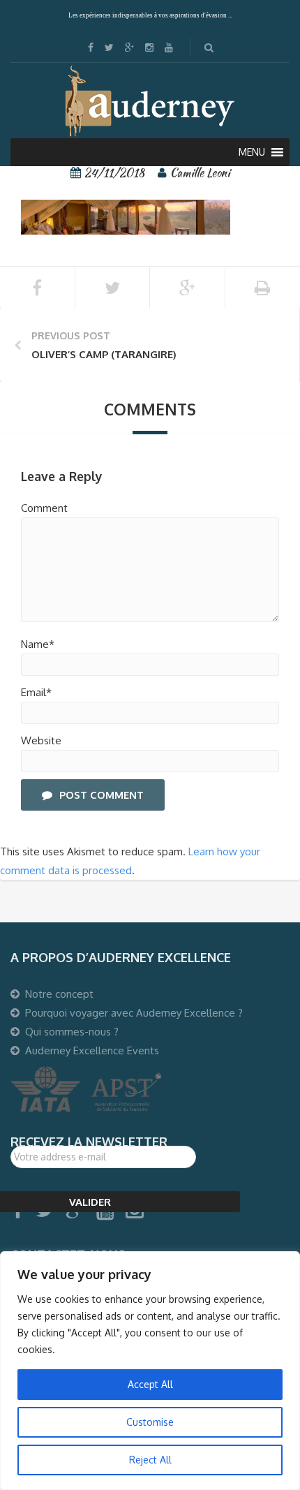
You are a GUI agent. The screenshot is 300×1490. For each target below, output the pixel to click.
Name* (37, 644)
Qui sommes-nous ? (72, 1031)
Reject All (150, 1460)
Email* (36, 692)
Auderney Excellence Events (92, 1050)
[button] (252, 152)
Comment (44, 508)
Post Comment (101, 795)
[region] (150, 1370)
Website (41, 740)
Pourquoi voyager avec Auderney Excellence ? (134, 1012)
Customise (150, 1422)
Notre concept (59, 994)
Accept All (150, 1384)
